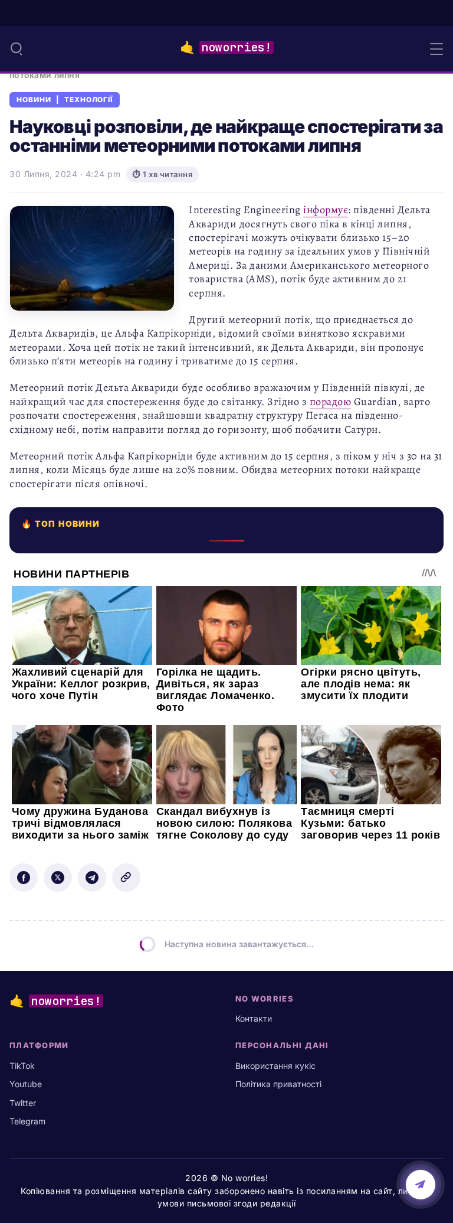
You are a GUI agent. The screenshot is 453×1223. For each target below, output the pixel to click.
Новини (34, 100)
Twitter (22, 1103)
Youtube (25, 1084)
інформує (325, 210)
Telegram (27, 1121)
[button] (16, 48)
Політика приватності (278, 1084)
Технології (88, 100)
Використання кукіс (275, 1066)
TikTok (22, 1066)
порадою (331, 401)
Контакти (253, 1018)
